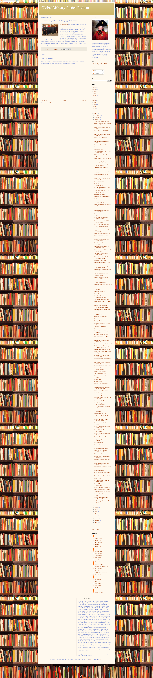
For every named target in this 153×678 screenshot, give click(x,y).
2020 (94, 100)
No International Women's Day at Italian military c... (101, 445)
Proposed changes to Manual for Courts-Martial (101, 484)
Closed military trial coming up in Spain (102, 494)
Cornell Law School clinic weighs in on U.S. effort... (102, 124)
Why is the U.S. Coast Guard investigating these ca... (101, 257)
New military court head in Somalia (102, 476)
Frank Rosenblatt (98, 553)
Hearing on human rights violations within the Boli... (102, 134)
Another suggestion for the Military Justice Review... (102, 416)
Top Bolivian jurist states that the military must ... (101, 221)
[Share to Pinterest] (70, 49)
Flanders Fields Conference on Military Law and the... (101, 384)
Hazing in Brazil (98, 321)
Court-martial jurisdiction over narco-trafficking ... (102, 288)
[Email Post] (61, 49)
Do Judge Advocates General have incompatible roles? (102, 188)
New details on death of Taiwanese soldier (102, 423)
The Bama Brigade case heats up (101, 437)
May (96, 513)
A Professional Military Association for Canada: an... (102, 407)
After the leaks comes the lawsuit (101, 121)
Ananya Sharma (98, 536)
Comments (96, 73)
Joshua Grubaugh (98, 559)
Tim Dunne (97, 588)
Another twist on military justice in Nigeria (102, 323)
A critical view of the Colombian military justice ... (101, 355)
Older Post (84, 100)
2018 (94, 104)
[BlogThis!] (65, 49)
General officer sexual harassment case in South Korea (101, 387)
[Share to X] (67, 49)
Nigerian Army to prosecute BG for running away (102, 456)
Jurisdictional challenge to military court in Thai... (102, 340)
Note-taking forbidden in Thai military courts (101, 175)
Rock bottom (97, 147)
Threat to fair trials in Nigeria (101, 390)
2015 (94, 111)
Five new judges (64, 24)
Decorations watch (98, 149)
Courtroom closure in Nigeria (101, 334)
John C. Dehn (98, 557)
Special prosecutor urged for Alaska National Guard (102, 460)
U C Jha (96, 590)
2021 (94, 98)
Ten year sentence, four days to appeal (103, 343)
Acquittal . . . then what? (100, 326)
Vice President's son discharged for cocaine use (102, 331)
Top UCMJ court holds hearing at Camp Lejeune (101, 253)
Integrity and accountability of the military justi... (102, 178)
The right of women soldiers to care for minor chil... (102, 152)
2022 (94, 96)
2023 (94, 93)
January (96, 522)
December (97, 115)
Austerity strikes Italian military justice (101, 171)
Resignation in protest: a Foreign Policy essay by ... (101, 236)
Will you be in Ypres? (99, 454)
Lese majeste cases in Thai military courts (102, 263)
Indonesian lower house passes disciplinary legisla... (101, 451)
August (96, 507)
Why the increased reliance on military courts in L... (101, 227)
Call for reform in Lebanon (100, 318)
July (96, 509)
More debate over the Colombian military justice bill (101, 201)
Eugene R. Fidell (98, 551)
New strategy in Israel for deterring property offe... (102, 362)
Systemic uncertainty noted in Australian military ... (101, 498)
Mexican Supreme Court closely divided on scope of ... (101, 346)
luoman (91, 659)
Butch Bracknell (98, 542)
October (97, 119)
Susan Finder (98, 585)
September (97, 505)
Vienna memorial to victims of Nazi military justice (102, 250)
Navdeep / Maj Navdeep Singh (101, 566)
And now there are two (99, 208)
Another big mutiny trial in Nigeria (102, 491)
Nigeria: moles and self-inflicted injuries (101, 376)
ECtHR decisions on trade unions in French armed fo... (102, 480)
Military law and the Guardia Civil (102, 233)
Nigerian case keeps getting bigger (102, 487)
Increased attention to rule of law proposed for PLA (101, 246)
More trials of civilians (99, 291)
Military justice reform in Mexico (101, 196)
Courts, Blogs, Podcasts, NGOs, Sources (102, 64)
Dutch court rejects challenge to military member (101, 239)
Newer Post (44, 100)
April (96, 516)
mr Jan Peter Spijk (99, 592)
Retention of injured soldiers (100, 413)
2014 (94, 113)
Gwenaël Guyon (98, 555)
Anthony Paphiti (98, 538)
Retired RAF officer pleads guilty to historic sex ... (102, 397)
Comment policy (98, 381)
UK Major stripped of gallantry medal (103, 395)
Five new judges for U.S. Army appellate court (101, 337)
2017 (94, 106)
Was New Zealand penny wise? (101, 273)
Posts (95, 70)
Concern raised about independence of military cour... (103, 426)
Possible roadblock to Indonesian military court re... (101, 210)
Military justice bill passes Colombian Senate (102, 159)
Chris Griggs (97, 544)
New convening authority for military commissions (102, 467)
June (96, 511)
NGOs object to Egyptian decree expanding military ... (101, 131)
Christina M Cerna (99, 547)
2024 (94, 91)
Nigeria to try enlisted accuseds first (102, 365)
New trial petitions (98, 442)
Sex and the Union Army (100, 260)
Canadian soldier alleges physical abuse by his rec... (101, 368)
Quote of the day (98, 199)
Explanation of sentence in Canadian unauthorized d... (102, 184)
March (96, 518)
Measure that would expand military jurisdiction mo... (102, 359)
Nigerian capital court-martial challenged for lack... (101, 419)
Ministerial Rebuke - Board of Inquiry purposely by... (101, 281)
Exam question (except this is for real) (101, 141)
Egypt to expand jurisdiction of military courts (101, 230)
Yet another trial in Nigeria (100, 400)
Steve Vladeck (98, 583)
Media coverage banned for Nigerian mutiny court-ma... (102, 352)
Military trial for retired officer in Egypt (101, 155)
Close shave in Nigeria (99, 194)
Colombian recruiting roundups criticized (101, 243)
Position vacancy (98, 478)
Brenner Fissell (98, 540)
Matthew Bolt (98, 562)
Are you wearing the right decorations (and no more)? (102, 439)
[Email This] (64, 49)
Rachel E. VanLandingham (101, 572)
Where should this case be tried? (101, 307)
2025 (94, 89)
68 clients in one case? (99, 470)
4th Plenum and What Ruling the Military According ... (101, 164)
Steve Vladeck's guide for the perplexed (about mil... (101, 296)
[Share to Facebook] (68, 49)
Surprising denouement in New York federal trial (102, 410)
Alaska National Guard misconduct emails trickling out (102, 191)
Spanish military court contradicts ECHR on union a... (102, 403)
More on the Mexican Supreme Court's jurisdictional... (101, 278)
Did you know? (97, 293)
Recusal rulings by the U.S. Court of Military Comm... (102, 302)
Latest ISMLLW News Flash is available (101, 138)
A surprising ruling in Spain (100, 162)
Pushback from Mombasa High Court (102, 349)
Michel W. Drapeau (99, 564)
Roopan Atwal (98, 579)
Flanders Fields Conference (100, 305)
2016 (94, 109)
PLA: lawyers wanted (99, 181)
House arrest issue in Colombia (101, 144)
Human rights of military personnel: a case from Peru (102, 430)
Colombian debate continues (100, 316)
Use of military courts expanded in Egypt (102, 214)
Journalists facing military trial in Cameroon (101, 168)
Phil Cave (97, 570)
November (97, 117)
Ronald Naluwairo (99, 577)
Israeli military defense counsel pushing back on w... (101, 217)
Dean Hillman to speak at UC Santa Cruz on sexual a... (102, 313)
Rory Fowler (97, 581)
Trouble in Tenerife (98, 275)
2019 (94, 102)
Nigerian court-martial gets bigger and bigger (102, 433)
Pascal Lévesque (98, 568)
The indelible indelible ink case (101, 299)
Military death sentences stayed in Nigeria (102, 127)
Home (64, 100)
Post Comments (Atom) (53, 103)
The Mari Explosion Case (100, 373)
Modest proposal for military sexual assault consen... (102, 310)
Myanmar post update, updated (101, 448)
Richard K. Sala (98, 575)
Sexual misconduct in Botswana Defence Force (101, 463)
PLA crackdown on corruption (101, 328)
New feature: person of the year (101, 224)
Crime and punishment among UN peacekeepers (102, 473)
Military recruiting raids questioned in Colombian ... (103, 285)
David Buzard (98, 549)
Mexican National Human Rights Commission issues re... (101, 266)
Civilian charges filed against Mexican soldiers (103, 501)
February (97, 520)
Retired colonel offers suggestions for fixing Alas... (102, 270)
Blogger (100, 659)
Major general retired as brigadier (102, 489)
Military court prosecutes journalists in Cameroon (102, 205)
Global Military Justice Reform (65, 7)
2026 (94, 87)
